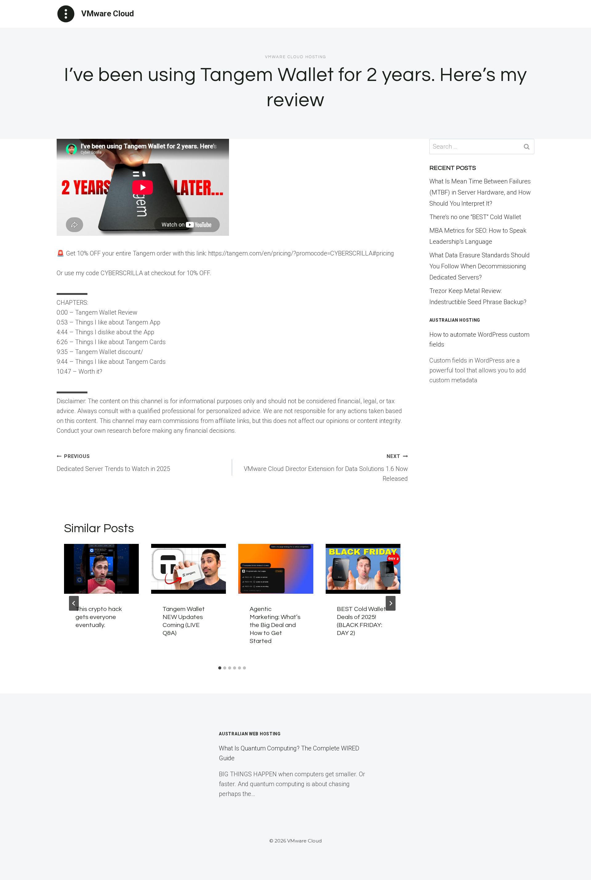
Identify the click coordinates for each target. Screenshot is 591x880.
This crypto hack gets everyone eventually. (98, 617)
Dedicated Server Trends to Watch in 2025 (113, 462)
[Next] (391, 603)
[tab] (219, 667)
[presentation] (101, 569)
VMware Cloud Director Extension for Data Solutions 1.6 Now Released (326, 467)
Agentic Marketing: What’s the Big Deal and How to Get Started (275, 625)
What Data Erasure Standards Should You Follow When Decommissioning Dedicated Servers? (479, 266)
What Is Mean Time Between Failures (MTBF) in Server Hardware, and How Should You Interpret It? (480, 192)
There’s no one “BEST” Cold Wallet (475, 217)
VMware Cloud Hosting (295, 57)
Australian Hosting (454, 320)
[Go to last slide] (74, 603)
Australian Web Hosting (249, 733)
